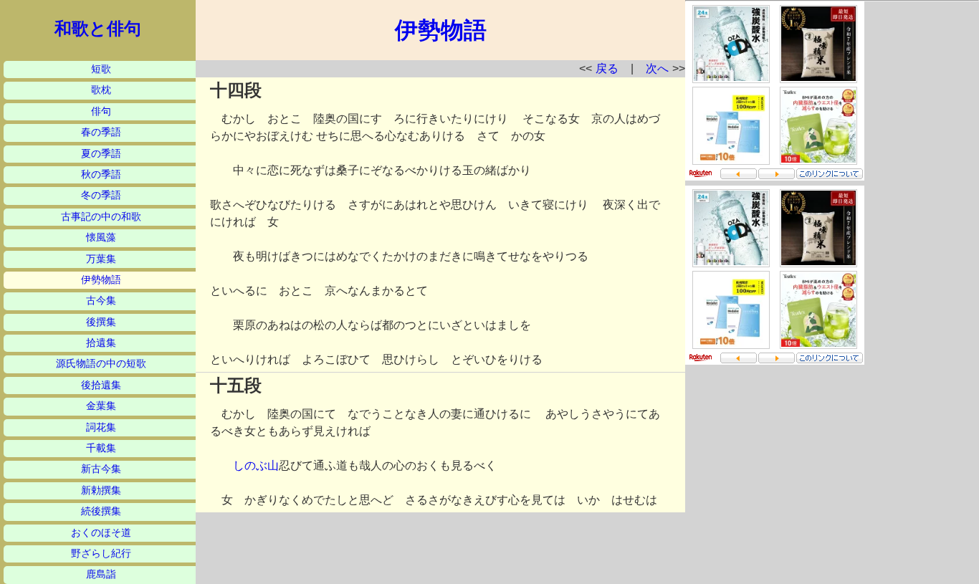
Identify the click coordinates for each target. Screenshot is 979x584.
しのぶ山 (256, 465)
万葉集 (101, 259)
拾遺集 (101, 343)
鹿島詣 (101, 574)
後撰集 (101, 322)
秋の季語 (101, 174)
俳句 (101, 111)
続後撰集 (101, 511)
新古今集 (101, 469)
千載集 (101, 448)
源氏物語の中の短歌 (101, 363)
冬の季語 (101, 195)
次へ (657, 68)
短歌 (101, 69)
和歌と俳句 (97, 28)
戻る (607, 68)
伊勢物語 (101, 279)
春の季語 (101, 132)
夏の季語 (101, 153)
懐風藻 (101, 237)
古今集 (101, 300)
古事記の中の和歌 (101, 216)
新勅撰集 (101, 490)
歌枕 (101, 90)
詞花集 (101, 427)
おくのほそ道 (101, 532)
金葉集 (101, 406)
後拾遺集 (101, 385)
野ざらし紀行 (101, 553)
